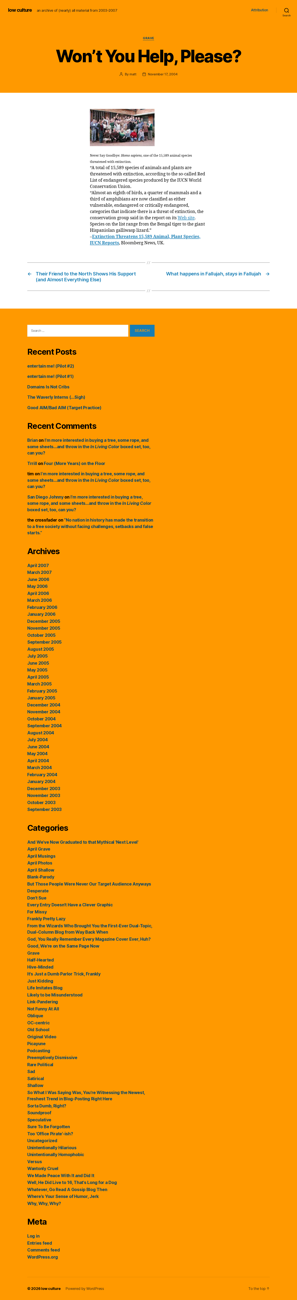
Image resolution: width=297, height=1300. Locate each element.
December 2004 (43, 704)
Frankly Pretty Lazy (46, 918)
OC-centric (38, 1022)
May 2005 (37, 670)
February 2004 (42, 774)
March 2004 (39, 767)
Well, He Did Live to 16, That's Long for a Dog (72, 1182)
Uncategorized (42, 1140)
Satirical (35, 1078)
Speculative (39, 1119)
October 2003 (41, 802)
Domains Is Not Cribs (48, 386)
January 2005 (41, 697)
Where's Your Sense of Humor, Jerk (63, 1196)
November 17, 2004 (162, 74)
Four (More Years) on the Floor (74, 463)
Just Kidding (40, 981)
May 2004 (37, 753)
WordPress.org (42, 1257)
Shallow (35, 1085)
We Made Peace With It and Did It (60, 1175)
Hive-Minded (40, 967)
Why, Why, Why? (44, 1203)
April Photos (39, 863)
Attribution (259, 10)
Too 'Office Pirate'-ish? (50, 1133)
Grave (148, 38)
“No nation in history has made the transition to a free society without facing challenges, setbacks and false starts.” (90, 526)
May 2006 (37, 586)
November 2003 (43, 795)
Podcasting (38, 1050)
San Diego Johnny (45, 497)
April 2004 (38, 760)
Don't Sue (36, 897)
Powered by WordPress (84, 1288)
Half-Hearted (40, 960)
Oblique (35, 1015)
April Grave (38, 849)
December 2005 (43, 621)
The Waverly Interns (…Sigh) (56, 397)
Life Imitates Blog (45, 987)
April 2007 (38, 565)
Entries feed (39, 1243)
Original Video (41, 1036)
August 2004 (40, 732)
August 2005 (40, 649)
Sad (31, 1071)
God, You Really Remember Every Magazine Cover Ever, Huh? (89, 939)
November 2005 (43, 628)
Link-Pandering (42, 1001)
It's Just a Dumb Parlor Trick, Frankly (64, 973)
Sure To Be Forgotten (48, 1126)
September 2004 (44, 725)
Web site (186, 218)
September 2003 (44, 809)
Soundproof (39, 1112)
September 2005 (44, 642)
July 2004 (37, 739)
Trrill (32, 463)
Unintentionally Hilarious (51, 1147)
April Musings (41, 856)
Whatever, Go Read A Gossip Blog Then (67, 1189)
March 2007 (39, 572)
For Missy (37, 911)
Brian (32, 440)
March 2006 (39, 600)
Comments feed (43, 1250)
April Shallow (40, 870)
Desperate (38, 890)
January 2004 (41, 781)
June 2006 (38, 579)
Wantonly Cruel (42, 1168)
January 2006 (41, 614)
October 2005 (41, 635)
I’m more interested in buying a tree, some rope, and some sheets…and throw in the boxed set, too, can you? (88, 446)
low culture (20, 10)
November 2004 (43, 711)
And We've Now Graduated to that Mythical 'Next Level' (82, 842)
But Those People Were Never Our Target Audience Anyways (89, 884)
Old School (38, 1029)
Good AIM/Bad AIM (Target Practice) (64, 407)
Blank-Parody (40, 876)
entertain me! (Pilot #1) (50, 376)
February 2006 (42, 607)
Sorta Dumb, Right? (46, 1105)
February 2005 (42, 691)
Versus (34, 1161)
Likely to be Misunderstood (55, 994)
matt (133, 74)
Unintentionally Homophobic (55, 1154)
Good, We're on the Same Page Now (63, 946)
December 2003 (43, 788)
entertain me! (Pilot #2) (50, 366)
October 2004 (41, 718)
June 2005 (38, 663)
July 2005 (37, 656)
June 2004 (38, 746)
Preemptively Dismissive (52, 1057)
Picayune (36, 1043)
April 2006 (38, 593)
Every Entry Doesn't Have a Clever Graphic (70, 904)
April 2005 (38, 677)
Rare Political (40, 1064)
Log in (33, 1236)
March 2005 (39, 683)
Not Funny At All (43, 1008)
